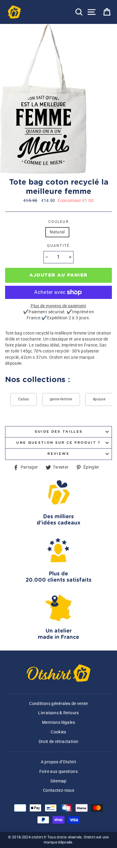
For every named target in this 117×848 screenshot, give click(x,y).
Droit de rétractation (59, 741)
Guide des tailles (58, 431)
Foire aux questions (58, 771)
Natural (57, 232)
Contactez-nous (58, 790)
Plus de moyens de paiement (58, 305)
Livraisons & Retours (58, 712)
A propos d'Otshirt (58, 762)
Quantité (58, 246)
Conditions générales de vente (58, 703)
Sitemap (58, 781)
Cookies (58, 732)
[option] (44, 99)
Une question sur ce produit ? (58, 442)
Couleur (58, 222)
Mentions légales (58, 722)
